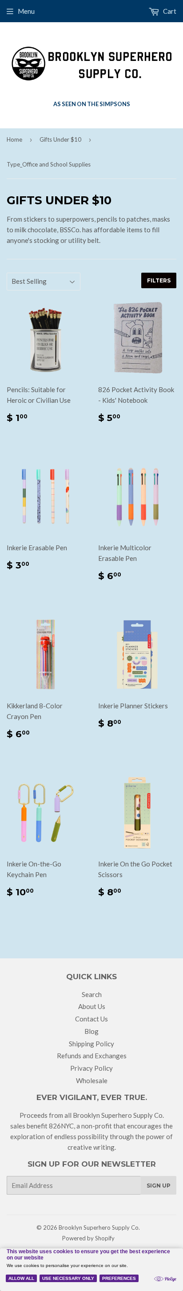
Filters (159, 280)
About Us (91, 1006)
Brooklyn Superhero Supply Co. (99, 1227)
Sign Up (159, 1185)
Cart (169, 11)
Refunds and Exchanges (92, 1056)
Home (14, 139)
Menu (26, 11)
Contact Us (91, 1019)
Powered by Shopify (88, 1238)
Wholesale (91, 1080)
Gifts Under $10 (60, 139)
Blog (91, 1031)
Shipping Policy (91, 1044)
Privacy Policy (91, 1068)
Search (92, 994)
